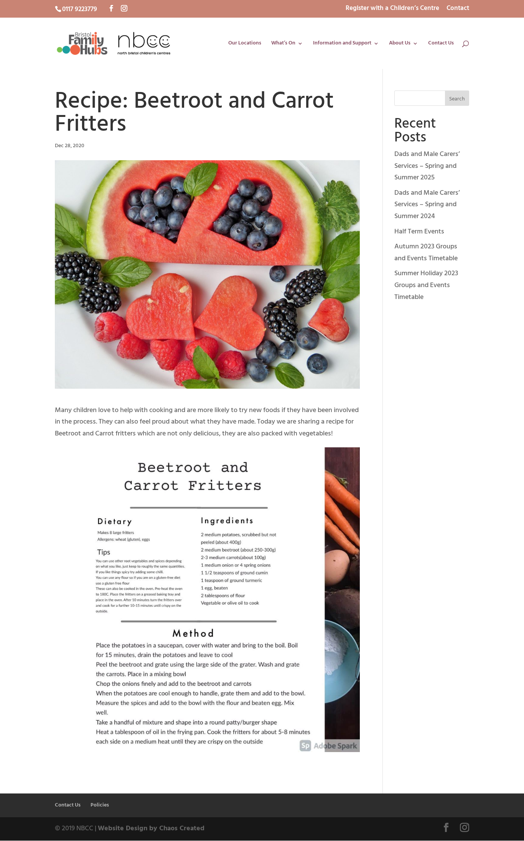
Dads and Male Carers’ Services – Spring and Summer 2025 (427, 166)
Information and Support (342, 44)
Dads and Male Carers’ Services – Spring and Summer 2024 (427, 204)
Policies (100, 805)
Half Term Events (419, 231)
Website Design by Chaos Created (151, 828)
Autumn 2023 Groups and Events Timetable (426, 252)
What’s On (283, 44)
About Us (399, 44)
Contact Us (441, 44)
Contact (458, 9)
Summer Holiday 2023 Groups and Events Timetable (426, 285)
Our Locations (244, 44)
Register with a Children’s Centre (392, 9)
